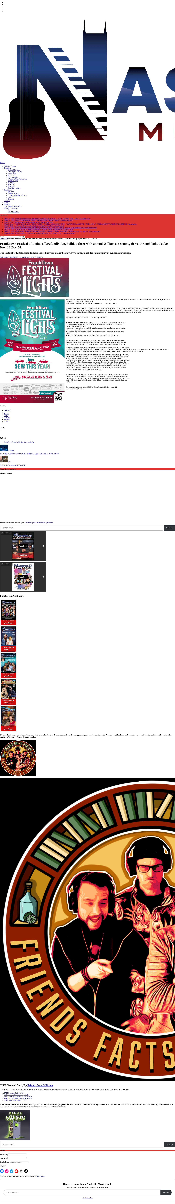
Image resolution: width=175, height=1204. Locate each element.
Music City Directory (11, 208)
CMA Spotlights (13, 193)
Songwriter (11, 186)
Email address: (5, 1162)
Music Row (8, 190)
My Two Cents (13, 177)
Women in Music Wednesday (17, 179)
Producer (11, 184)
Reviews (7, 201)
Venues (10, 210)
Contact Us (7, 204)
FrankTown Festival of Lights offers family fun (19, 442)
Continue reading (87, 1198)
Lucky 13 (11, 175)
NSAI (10, 197)
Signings (11, 199)
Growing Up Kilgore (15, 172)
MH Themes (41, 1176)
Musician (11, 182)
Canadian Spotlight (14, 188)
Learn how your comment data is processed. (39, 523)
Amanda (16, 257)
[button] (14, 1093)
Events (6, 202)
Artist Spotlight (13, 181)
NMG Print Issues (10, 166)
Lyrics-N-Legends (14, 170)
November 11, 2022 (6, 257)
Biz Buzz (11, 192)
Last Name (3, 1158)
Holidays (27, 257)
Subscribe (169, 528)
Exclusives (7, 168)
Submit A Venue (13, 212)
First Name (3, 1154)
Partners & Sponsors (14, 206)
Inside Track (12, 173)
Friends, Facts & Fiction (40, 1085)
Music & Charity (36, 257)
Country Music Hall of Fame (17, 195)
